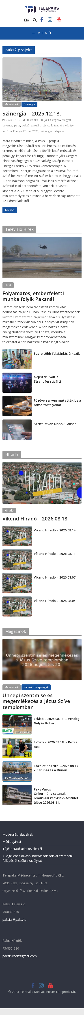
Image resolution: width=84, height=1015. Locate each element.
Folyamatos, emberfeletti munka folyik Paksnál (33, 296)
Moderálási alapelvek (17, 834)
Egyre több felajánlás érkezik (57, 353)
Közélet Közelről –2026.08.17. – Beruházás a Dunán (56, 768)
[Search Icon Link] (35, 20)
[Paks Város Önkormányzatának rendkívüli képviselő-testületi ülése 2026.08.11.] (17, 787)
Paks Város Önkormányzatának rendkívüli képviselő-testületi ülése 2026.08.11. (56, 796)
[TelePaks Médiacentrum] (42, 7)
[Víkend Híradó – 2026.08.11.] (17, 551)
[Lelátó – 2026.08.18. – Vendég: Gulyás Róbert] (17, 717)
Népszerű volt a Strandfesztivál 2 (47, 379)
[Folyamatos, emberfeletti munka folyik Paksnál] (42, 239)
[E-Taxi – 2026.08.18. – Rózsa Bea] (17, 740)
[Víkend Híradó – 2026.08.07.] (17, 575)
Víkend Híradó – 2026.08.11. (55, 554)
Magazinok (11, 104)
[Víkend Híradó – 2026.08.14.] (17, 528)
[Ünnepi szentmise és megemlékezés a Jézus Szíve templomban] (42, 641)
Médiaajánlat (11, 841)
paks (17, 125)
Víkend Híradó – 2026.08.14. (55, 530)
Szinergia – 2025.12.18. (31, 113)
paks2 (26, 125)
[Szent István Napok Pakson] (17, 422)
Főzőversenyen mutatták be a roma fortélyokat (57, 402)
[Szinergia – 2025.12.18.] (42, 60)
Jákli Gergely (52, 120)
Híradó (9, 510)
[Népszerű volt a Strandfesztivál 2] (17, 375)
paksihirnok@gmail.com (19, 956)
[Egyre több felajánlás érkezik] (17, 351)
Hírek (8, 285)
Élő (26, 20)
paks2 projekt (40, 125)
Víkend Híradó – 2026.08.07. (55, 577)
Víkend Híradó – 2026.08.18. (35, 518)
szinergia (46, 131)
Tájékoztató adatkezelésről (22, 849)
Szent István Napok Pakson (55, 424)
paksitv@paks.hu (14, 919)
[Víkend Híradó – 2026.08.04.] (17, 599)
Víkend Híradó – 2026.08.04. (55, 601)
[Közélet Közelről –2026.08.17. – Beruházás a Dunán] (17, 764)
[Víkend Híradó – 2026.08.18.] (42, 464)
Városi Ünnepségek (36, 687)
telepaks (33, 120)
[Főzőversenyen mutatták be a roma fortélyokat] (17, 398)
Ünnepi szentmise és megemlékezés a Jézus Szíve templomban (36, 701)
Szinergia (29, 104)
